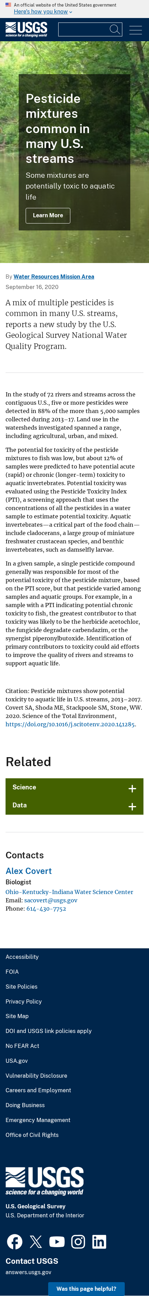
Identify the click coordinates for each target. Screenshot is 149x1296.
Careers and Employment (38, 1090)
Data (19, 805)
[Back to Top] (124, 1271)
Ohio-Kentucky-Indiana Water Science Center (69, 891)
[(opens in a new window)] (15, 1241)
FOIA (12, 972)
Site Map (17, 1016)
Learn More (48, 215)
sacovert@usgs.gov (50, 900)
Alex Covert (29, 871)
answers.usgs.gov (28, 1272)
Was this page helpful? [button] (86, 1289)
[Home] (26, 35)
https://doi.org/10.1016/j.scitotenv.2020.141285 (70, 724)
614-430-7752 (46, 908)
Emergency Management (38, 1120)
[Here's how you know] (74, 9)
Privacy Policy (24, 1002)
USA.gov (17, 1061)
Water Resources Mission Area (54, 276)
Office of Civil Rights (32, 1135)
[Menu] (135, 30)
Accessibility (22, 957)
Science (24, 787)
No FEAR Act (22, 1046)
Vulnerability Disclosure (36, 1076)
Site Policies (21, 987)
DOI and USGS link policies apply (49, 1031)
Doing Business (25, 1105)
